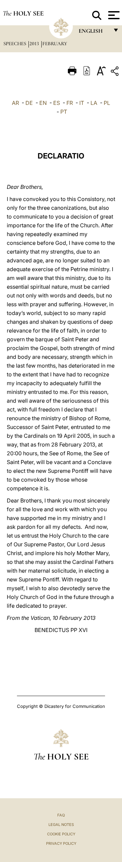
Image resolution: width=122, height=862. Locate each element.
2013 (34, 43)
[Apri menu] (113, 15)
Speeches (15, 43)
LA (93, 102)
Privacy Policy (61, 843)
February (54, 43)
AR (15, 102)
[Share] (115, 72)
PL (107, 102)
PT (63, 111)
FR (69, 102)
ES (56, 102)
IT (81, 102)
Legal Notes (61, 824)
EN (43, 102)
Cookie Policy (61, 834)
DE (29, 102)
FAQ (61, 815)
